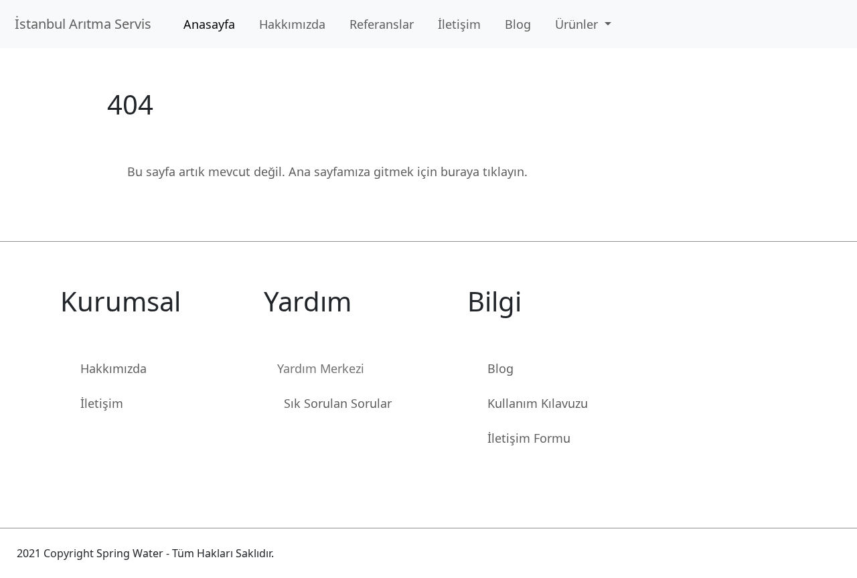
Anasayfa (209, 24)
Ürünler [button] (578, 24)
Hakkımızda (292, 24)
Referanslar (381, 24)
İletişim (459, 24)
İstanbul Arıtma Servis (86, 24)
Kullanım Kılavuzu (537, 403)
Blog (518, 24)
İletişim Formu (528, 438)
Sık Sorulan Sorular (338, 403)
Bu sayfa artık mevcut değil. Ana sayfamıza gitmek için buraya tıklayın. (327, 171)
